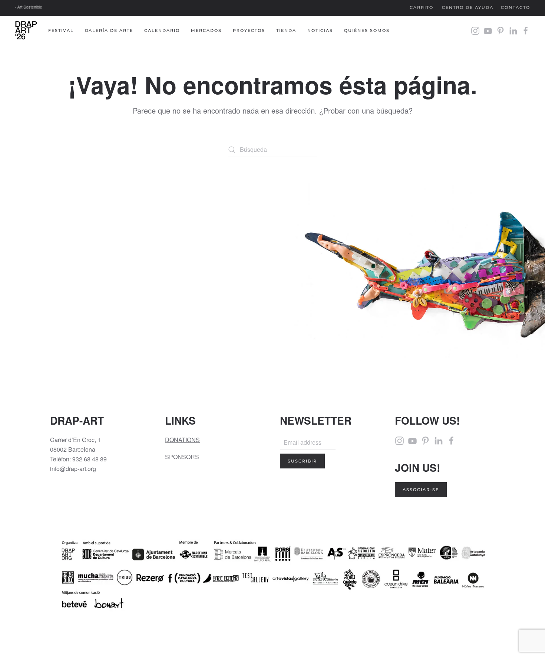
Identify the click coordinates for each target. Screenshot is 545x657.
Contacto (515, 7)
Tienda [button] (286, 30)
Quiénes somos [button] (367, 30)
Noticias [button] (320, 30)
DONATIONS (182, 439)
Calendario (162, 30)
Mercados (206, 30)
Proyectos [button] (249, 30)
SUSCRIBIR (302, 461)
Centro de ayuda (467, 7)
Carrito (421, 7)
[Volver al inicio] (26, 31)
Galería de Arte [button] (109, 30)
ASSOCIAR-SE (421, 489)
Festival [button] (61, 30)
